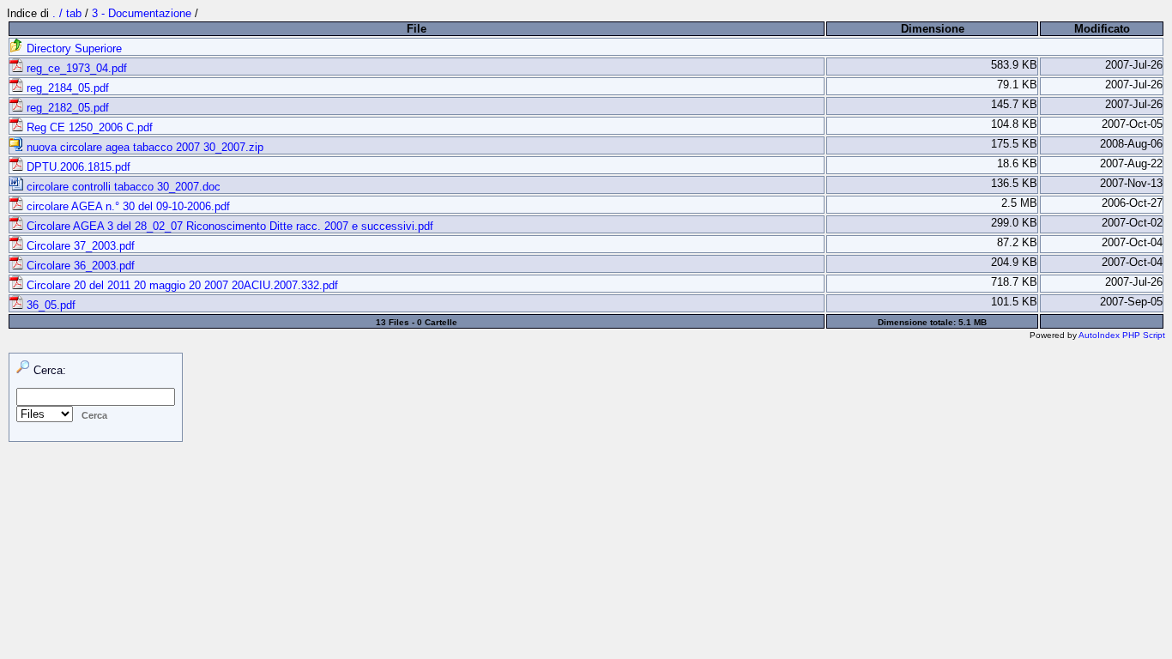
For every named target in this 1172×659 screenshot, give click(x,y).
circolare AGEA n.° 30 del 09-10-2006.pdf (126, 206)
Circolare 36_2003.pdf (79, 265)
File (416, 28)
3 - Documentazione (141, 13)
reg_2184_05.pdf (66, 88)
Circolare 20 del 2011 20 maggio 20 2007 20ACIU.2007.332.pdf (180, 285)
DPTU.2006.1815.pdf (76, 166)
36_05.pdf (49, 305)
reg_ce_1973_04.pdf (75, 68)
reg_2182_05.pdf (66, 107)
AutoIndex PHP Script (1121, 335)
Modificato (1102, 28)
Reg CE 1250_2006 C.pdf (88, 127)
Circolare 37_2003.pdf (79, 245)
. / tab (68, 13)
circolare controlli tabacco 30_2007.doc (122, 186)
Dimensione (932, 28)
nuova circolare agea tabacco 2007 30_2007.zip (143, 147)
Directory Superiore (72, 48)
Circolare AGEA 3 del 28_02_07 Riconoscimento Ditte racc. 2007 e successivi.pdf (228, 226)
